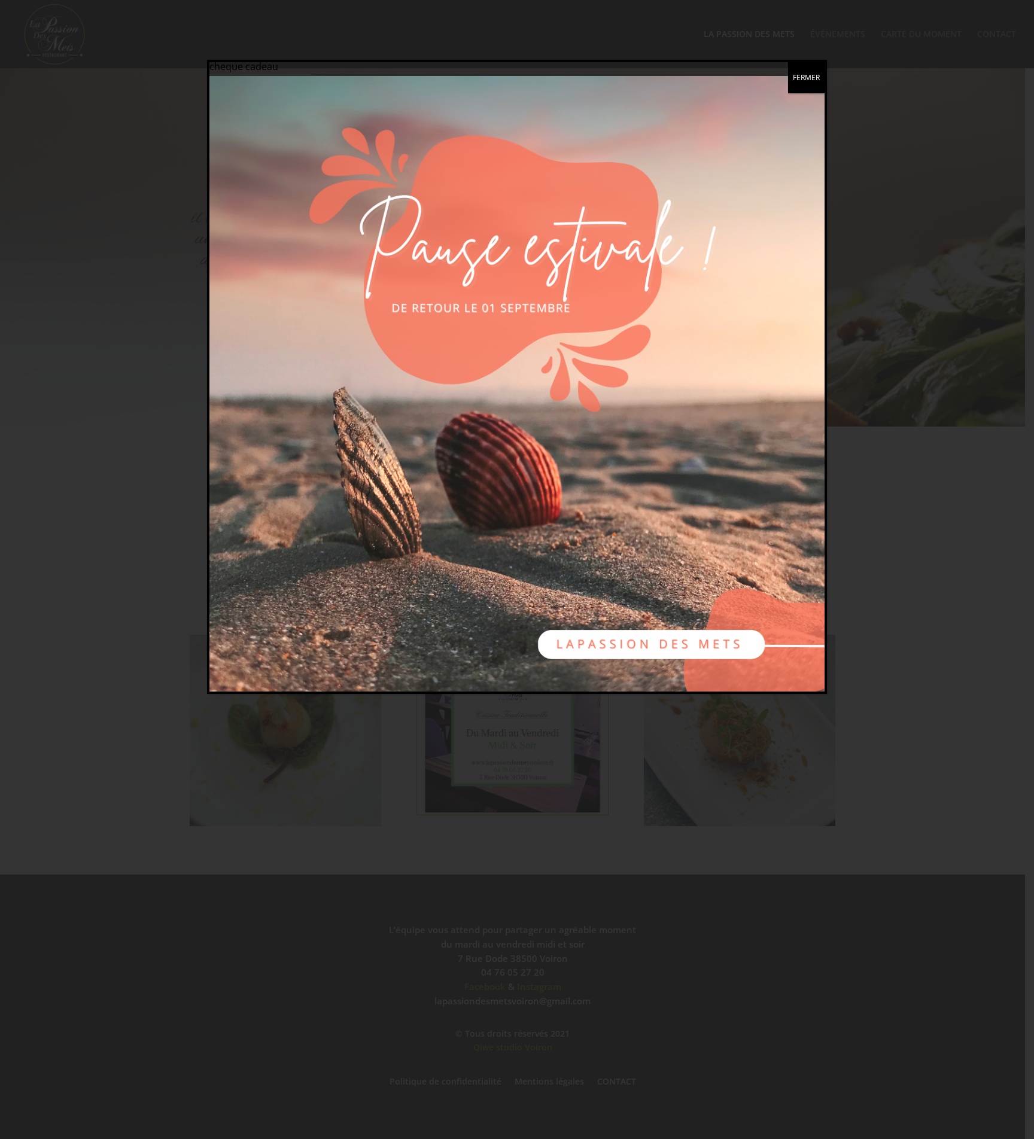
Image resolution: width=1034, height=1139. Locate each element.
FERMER (806, 77)
